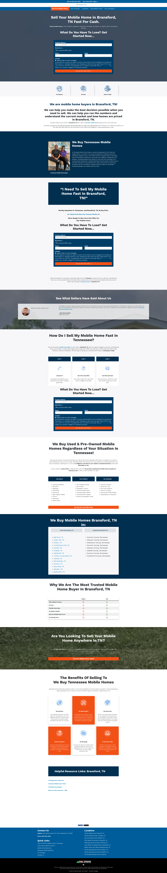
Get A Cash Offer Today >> (90, 1)
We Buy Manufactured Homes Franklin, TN (96, 852)
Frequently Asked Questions (45, 850)
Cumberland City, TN (61, 545)
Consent (57, 58)
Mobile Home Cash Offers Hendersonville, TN (97, 847)
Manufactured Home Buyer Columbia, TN (96, 842)
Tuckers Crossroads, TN (63, 556)
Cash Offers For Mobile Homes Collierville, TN (97, 845)
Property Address (60, 42)
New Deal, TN (59, 566)
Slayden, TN (58, 569)
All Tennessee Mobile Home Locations (95, 854)
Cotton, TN (58, 543)
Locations (85, 8)
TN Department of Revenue (56, 780)
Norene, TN (58, 564)
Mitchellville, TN (60, 561)
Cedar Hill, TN (59, 540)
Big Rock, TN (58, 537)
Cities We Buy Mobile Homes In (46, 845)
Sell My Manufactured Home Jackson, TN (96, 849)
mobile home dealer (65, 347)
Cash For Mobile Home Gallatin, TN (94, 838)
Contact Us (41, 855)
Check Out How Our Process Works (83, 214)
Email (87, 53)
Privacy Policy (105, 65)
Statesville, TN (59, 572)
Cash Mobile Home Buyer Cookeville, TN (95, 840)
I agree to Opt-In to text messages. (66, 60)
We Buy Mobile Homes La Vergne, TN (94, 835)
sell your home (85, 281)
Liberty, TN (58, 558)
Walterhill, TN (59, 553)
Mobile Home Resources (44, 848)
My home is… (59, 48)
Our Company (109, 8)
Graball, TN (58, 550)
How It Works (75, 8)
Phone (57, 53)
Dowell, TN (58, 548)
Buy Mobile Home (96, 8)
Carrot (96, 871)
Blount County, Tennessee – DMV (57, 790)
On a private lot (61, 50)
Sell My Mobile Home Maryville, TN (94, 833)
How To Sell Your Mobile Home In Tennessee (50, 843)
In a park (69, 50)
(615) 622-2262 (46, 836)
